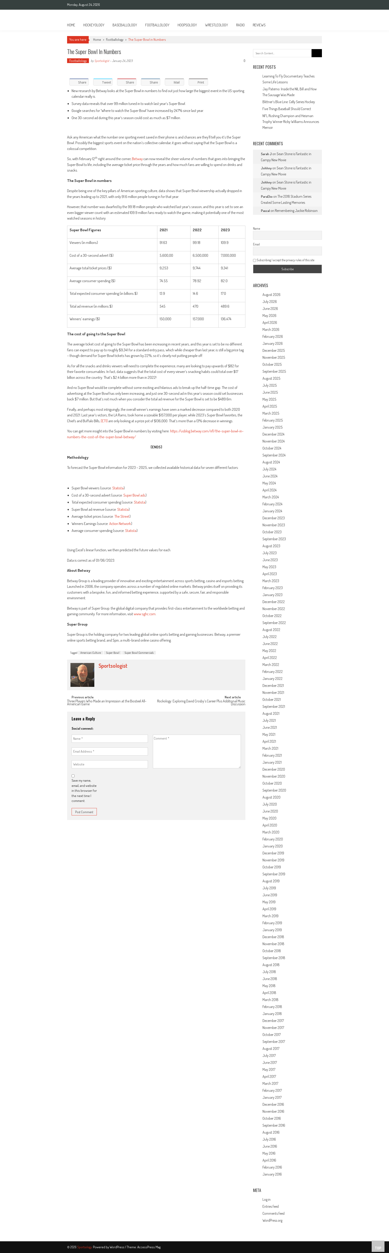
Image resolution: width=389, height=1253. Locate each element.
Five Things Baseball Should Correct (286, 109)
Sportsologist (101, 61)
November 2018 (273, 944)
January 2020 (272, 846)
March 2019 (270, 916)
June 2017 (269, 1062)
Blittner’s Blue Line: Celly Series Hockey (288, 102)
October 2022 (272, 615)
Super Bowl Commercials (139, 652)
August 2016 (271, 1132)
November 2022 (273, 608)
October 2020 (272, 783)
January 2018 (272, 1013)
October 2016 (271, 1118)
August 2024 (271, 462)
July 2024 (269, 469)
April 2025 (269, 406)
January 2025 (272, 427)
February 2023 (272, 588)
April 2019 (269, 909)
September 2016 (273, 1125)
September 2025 (274, 371)
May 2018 (269, 985)
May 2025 (269, 399)
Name (256, 228)
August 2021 (270, 713)
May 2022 (269, 650)
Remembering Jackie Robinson (296, 210)
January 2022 (272, 678)
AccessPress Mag (149, 1247)
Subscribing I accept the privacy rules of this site (285, 260)
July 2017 (269, 1055)
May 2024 (269, 483)
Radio (240, 25)
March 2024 (270, 497)
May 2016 (269, 1153)
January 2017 (272, 1097)
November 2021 (273, 692)
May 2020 (269, 818)
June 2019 (269, 895)
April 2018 (269, 992)
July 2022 (269, 636)
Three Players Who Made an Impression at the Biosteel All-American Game (106, 703)
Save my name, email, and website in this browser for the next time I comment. (84, 790)
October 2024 (271, 448)
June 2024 (269, 476)
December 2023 (273, 518)
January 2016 (272, 1174)
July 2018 (269, 971)
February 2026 (272, 336)
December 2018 (273, 937)
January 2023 (272, 594)
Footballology (157, 25)
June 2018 (269, 978)
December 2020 (273, 769)
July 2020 (269, 804)
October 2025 (272, 364)
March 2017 (270, 1083)
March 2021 (270, 748)
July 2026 (269, 301)
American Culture (90, 652)
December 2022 (273, 601)
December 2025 (273, 350)
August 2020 (271, 797)
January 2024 (272, 511)
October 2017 (271, 1034)
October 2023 (272, 532)
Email (256, 244)
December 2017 (273, 1020)
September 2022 (274, 622)
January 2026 (272, 343)
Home (71, 25)
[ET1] (104, 420)
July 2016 (269, 1139)
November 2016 (273, 1111)
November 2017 (273, 1027)
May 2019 (269, 902)
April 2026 (269, 322)
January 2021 (272, 762)
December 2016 (273, 1104)
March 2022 (270, 664)
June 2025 (270, 392)
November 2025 (273, 357)
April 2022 (269, 657)
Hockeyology (93, 25)
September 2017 (273, 1041)
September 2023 (274, 539)
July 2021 (269, 720)
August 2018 (271, 964)
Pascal (265, 211)
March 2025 (270, 413)
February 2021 (272, 755)
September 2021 (273, 706)
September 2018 (273, 958)
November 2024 (273, 441)
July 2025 (269, 385)
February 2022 (272, 671)
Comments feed (273, 1213)
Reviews (259, 25)
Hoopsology (187, 25)
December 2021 (273, 685)
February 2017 (272, 1090)
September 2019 (273, 874)
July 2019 (269, 888)
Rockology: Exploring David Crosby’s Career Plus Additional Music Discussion (201, 703)
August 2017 (270, 1048)
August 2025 (271, 378)
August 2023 (271, 546)
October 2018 (271, 951)
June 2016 (269, 1146)
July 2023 (269, 553)
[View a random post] (315, 25)
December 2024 (273, 434)
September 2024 (273, 455)
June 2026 (270, 308)
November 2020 (273, 776)
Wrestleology (216, 25)
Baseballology (125, 25)
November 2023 (273, 525)
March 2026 (270, 329)
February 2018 (272, 1006)
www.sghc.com (145, 613)
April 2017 (269, 1076)
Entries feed (270, 1206)
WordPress (117, 1247)
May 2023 (269, 567)
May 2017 (268, 1069)
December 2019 (273, 853)
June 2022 (270, 643)
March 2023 (270, 581)
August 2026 (271, 294)
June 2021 (269, 727)
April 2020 (269, 825)
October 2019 (271, 867)
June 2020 (270, 811)
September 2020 (274, 790)
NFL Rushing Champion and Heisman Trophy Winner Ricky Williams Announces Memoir (290, 121)
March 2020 (270, 832)
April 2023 (269, 574)
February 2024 (272, 504)
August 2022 (271, 629)
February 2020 (272, 839)
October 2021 (271, 699)
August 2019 (271, 881)
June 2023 (270, 560)
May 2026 (269, 315)
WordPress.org (272, 1220)
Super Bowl (112, 652)
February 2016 (272, 1167)
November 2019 (273, 860)
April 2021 (269, 741)
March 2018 (270, 999)
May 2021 (268, 734)
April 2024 (269, 490)
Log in (266, 1199)
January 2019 (272, 930)
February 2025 (272, 420)
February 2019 (272, 923)
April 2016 (269, 1160)
